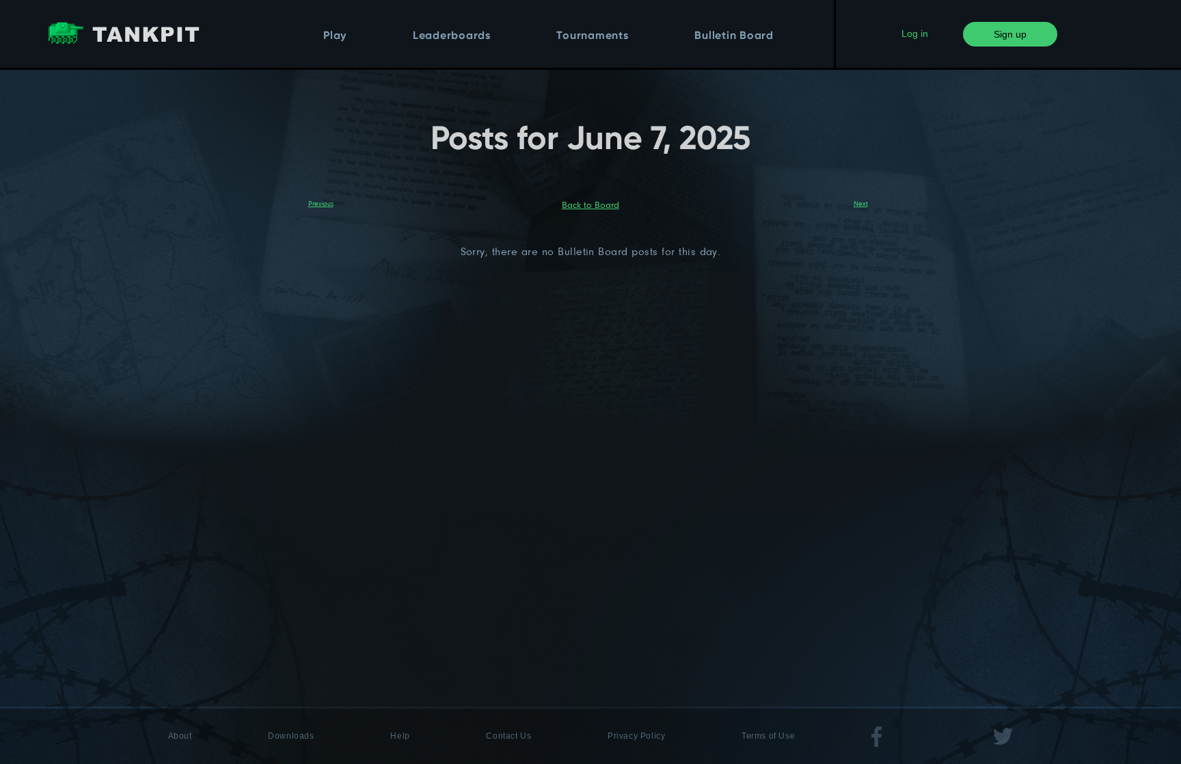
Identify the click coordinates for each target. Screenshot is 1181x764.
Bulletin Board (734, 36)
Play (335, 36)
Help (399, 736)
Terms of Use (768, 736)
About (180, 736)
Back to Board (590, 204)
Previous (321, 203)
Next (861, 203)
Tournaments (592, 36)
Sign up (1010, 34)
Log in (914, 33)
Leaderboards (452, 36)
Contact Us (508, 736)
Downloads (291, 736)
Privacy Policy (636, 736)
